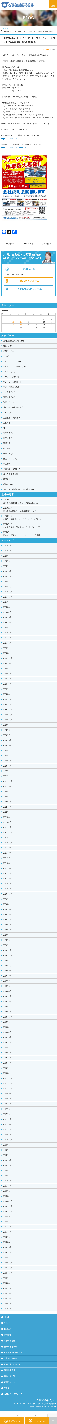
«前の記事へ (10, 244)
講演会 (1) (7, 479)
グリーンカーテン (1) (12, 361)
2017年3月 (7, 1124)
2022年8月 (7, 792)
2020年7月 (7, 920)
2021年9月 (7, 848)
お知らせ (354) (9, 351)
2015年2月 (7, 1253)
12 (21, 322)
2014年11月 (7, 1268)
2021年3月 (7, 879)
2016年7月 (7, 1165)
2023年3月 (7, 756)
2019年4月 (7, 996)
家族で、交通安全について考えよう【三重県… (22, 533)
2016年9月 (7, 1155)
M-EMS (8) (7, 346)
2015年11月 (7, 1206)
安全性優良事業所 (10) (12, 418)
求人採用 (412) (9, 448)
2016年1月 (7, 1196)
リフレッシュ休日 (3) (12, 382)
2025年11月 (7, 592)
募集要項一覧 (9, 1376)
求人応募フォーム (29, 280)
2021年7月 (7, 858)
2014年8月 (7, 1283)
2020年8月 (7, 914)
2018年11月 (7, 1022)
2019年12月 (7, 955)
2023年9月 (7, 725)
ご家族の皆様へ (10, 1358)
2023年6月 (7, 740)
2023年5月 (7, 745)
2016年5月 (7, 1176)
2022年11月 (7, 776)
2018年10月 (7, 1027)
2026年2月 (7, 576)
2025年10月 (7, 597)
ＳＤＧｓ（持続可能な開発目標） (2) (18, 489)
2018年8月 (7, 1037)
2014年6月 (7, 1293)
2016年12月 (7, 1140)
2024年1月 (7, 704)
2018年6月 (7, 1048)
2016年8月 (7, 1160)
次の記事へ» (47, 244)
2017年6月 (7, 1109)
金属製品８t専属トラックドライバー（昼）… (22, 517)
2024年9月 (7, 664)
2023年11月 (7, 715)
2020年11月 (7, 899)
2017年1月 (7, 1135)
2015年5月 (7, 1237)
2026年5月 (7, 561)
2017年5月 (7, 1114)
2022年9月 (7, 786)
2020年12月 (7, 894)
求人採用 (45, 49)
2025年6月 (7, 617)
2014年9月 (7, 1278)
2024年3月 (7, 694)
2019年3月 (7, 1002)
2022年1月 (7, 827)
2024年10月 (7, 658)
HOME (5, 29)
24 (5, 327)
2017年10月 (7, 1089)
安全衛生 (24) (8, 423)
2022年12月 (7, 771)
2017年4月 (7, 1119)
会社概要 (7, 1329)
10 (5, 322)
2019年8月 (7, 976)
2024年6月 (7, 679)
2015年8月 (7, 1222)
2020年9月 (7, 909)
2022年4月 (7, 812)
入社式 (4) (7, 413)
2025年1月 (7, 643)
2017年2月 (7, 1130)
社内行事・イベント (12, 1364)
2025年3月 (7, 633)
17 (5, 325)
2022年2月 (7, 822)
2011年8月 (7, 1309)
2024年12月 (7, 648)
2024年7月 (7, 674)
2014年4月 (7, 1304)
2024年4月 (7, 689)
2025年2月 (7, 638)
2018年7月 (7, 1043)
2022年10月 (7, 781)
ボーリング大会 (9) (11, 377)
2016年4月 (7, 1181)
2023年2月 (7, 761)
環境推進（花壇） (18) (12, 469)
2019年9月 (7, 971)
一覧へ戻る (28, 244)
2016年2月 (7, 1191)
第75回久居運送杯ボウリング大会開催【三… (21, 501)
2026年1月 (7, 582)
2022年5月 (7, 807)
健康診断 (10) (8, 402)
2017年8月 (7, 1099)
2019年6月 (7, 986)
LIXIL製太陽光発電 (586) (13, 341)
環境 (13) (6, 464)
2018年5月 (7, 1053)
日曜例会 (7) (8, 443)
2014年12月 (7, 1263)
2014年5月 (7, 1299)
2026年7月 (7, 551)
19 (21, 325)
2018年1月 (7, 1073)
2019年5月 (7, 991)
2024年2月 (7, 699)
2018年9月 (7, 1032)
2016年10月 (7, 1150)
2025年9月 (7, 602)
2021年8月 (7, 853)
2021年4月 (7, 873)
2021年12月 (7, 833)
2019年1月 (7, 1012)
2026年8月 (7, 546)
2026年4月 (7, 566)
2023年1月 (7, 766)
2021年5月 (7, 868)
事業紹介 (7, 1323)
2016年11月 (7, 1145)
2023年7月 (7, 735)
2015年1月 (7, 1258)
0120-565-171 (30, 269)
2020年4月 (7, 935)
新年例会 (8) (8, 433)
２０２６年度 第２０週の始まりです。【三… (22, 525)
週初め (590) (8, 484)
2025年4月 (7, 628)
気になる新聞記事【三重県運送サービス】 (20, 509)
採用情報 (7, 1335)
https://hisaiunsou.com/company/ (13, 147)
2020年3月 (7, 940)
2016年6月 (7, 1171)
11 (13, 322)
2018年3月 (7, 1063)
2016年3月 (7, 1186)
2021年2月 (7, 884)
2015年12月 (7, 1201)
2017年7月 (7, 1104)
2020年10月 (7, 904)
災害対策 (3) (8, 454)
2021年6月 (7, 863)
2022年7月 (7, 797)
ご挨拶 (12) (7, 356)
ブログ (7, 1388)
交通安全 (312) (9, 392)
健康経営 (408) (9, 397)
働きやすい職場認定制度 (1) (14, 407)
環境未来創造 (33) (10, 474)
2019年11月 (7, 961)
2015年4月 (7, 1242)
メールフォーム (39, 1421)
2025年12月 (7, 587)
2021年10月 (7, 843)
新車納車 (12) (8, 438)
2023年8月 (7, 730)
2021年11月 (7, 838)
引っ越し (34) (8, 428)
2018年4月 (7, 1058)
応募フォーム (9, 1382)
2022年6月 (7, 802)
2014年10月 (7, 1273)
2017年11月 (7, 1083)
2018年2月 (7, 1068)
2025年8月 (7, 607)
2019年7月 (7, 981)
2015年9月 (7, 1217)
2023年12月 (7, 710)
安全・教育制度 (10, 1347)
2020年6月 (7, 925)
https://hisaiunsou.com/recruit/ (12, 139)
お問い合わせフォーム (30, 288)
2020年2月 (7, 945)
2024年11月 (7, 653)
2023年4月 (7, 751)
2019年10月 (7, 966)
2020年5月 (7, 930)
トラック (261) (9, 372)
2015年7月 (7, 1227)
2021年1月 (7, 889)
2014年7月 (7, 1288)
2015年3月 (7, 1247)
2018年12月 (7, 1017)
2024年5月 (7, 684)
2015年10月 (7, 1212)
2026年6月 (7, 556)
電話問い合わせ (14, 1421)
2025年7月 (7, 612)
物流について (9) (10, 459)
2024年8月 (7, 669)
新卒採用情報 (9, 1370)
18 (13, 325)
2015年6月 (7, 1232)
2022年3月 (7, 817)
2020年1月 (7, 950)
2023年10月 (7, 720)
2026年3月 (7, 571)
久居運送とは (9, 1341)
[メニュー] (53, 4)
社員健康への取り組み (13, 1353)
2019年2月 (7, 1007)
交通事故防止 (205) (11, 387)
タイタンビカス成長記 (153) (14, 367)
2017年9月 (7, 1094)
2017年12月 (7, 1078)
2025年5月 (7, 623)
